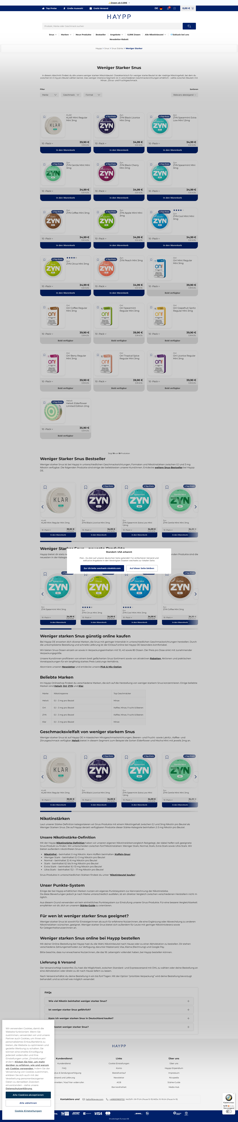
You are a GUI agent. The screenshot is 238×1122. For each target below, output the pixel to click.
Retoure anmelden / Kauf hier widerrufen (64, 1082)
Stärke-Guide (87, 905)
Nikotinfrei (50, 854)
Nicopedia (174, 1077)
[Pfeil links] (42, 506)
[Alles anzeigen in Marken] (70, 34)
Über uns (174, 1058)
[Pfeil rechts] (195, 506)
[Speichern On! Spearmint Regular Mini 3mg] (98, 307)
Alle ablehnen (28, 1103)
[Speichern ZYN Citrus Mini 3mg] (44, 260)
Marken (65, 34)
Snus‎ (106, 48)
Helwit (58, 686)
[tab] (56, 541)
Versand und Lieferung (64, 1077)
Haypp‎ (99, 48)
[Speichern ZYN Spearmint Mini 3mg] (151, 164)
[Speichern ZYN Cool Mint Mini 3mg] (151, 212)
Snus (51, 34)
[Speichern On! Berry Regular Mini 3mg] (44, 355)
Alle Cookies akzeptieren (28, 1095)
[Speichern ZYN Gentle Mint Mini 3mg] (44, 164)
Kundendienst (64, 1058)
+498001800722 (117, 1099)
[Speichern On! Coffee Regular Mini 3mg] (44, 307)
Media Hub (174, 1087)
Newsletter (68, 667)
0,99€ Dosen (133, 34)
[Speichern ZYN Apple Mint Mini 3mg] (98, 212)
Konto (119, 1068)
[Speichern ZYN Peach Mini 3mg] (98, 260)
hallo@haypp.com (94, 1099)
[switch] (229, 1111)
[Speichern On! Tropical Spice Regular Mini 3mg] (98, 355)
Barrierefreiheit (119, 1087)
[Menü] (233, 1094)
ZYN (70, 686)
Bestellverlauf (119, 1073)
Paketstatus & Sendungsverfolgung (64, 1073)
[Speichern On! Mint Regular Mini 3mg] (151, 260)
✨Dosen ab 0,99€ (118, 3)
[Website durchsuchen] (189, 26)
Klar (81, 686)
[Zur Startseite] (119, 16)
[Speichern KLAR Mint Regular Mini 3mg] (44, 117)
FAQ (64, 1068)
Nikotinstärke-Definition (70, 843)
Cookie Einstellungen (119, 1063)
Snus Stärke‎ (117, 48)
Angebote (115, 34)
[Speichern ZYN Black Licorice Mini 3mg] (98, 117)
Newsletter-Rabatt (119, 39)
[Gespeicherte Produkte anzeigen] (175, 8)
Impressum (174, 1073)
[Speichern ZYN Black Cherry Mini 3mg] (98, 164)
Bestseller (101, 34)
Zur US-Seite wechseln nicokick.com (102, 568)
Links (119, 1058)
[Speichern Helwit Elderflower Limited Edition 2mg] (44, 403)
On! (65, 686)
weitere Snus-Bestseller (169, 467)
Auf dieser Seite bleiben (142, 568)
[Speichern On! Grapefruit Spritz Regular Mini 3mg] (151, 307)
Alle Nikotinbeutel (154, 34)
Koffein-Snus (122, 854)
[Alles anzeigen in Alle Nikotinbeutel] (165, 34)
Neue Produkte (83, 34)
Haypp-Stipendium (174, 1068)
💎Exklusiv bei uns (179, 34)
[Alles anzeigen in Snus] (56, 34)
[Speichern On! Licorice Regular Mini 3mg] (151, 355)
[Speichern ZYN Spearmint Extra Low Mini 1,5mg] (151, 117)
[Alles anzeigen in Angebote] (122, 34)
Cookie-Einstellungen (28, 1111)
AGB (119, 1082)
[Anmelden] (168, 8)
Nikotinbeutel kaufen (122, 875)
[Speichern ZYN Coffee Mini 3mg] (44, 212)
